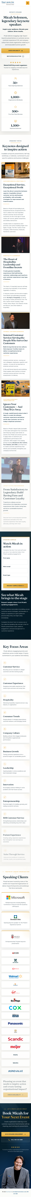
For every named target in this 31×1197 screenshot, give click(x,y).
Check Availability (15, 51)
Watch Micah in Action (15, 56)
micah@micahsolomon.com (19, 1191)
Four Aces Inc (9, 1191)
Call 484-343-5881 (17, 1139)
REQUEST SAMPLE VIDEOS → (15, 585)
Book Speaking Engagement (14, 1134)
